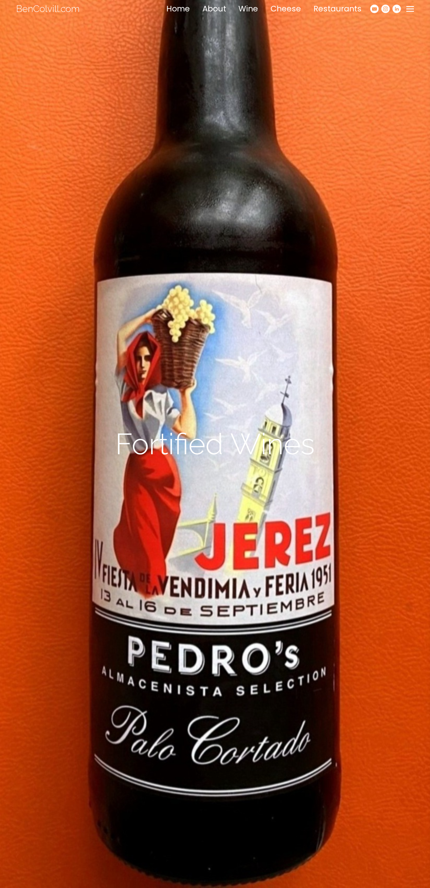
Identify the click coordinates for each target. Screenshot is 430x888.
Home (178, 8)
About (214, 8)
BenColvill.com (48, 8)
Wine (248, 8)
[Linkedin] (396, 8)
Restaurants (338, 8)
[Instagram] (385, 8)
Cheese (286, 8)
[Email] (374, 8)
